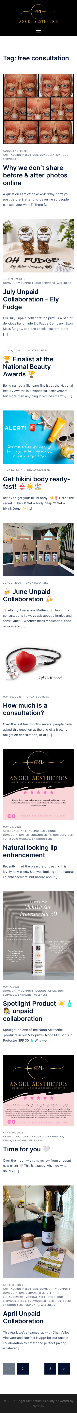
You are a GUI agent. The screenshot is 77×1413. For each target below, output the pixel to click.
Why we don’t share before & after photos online (35, 175)
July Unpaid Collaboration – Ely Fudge (31, 299)
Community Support (18, 283)
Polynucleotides (41, 1300)
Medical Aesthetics (40, 1296)
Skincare (25, 994)
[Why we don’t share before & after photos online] (38, 109)
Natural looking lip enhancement (30, 851)
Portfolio (63, 1300)
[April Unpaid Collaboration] (38, 1232)
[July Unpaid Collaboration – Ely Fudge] (38, 245)
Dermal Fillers (37, 1292)
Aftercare (11, 830)
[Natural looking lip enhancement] (38, 784)
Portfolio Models (16, 838)
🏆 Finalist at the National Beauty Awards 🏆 (28, 366)
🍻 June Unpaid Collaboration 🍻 (28, 595)
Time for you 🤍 (26, 1149)
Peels (7, 1140)
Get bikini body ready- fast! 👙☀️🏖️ (36, 482)
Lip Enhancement (38, 834)
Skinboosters (42, 838)
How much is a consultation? (25, 709)
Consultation (50, 154)
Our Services (45, 283)
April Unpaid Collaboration (23, 1317)
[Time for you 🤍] (38, 1090)
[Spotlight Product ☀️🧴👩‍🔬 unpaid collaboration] (38, 935)
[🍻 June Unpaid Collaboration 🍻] (38, 549)
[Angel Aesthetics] (38, 13)
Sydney (38, 1406)
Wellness (64, 283)
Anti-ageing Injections (20, 154)
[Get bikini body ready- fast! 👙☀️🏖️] (38, 437)
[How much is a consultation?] (38, 665)
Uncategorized (36, 350)
